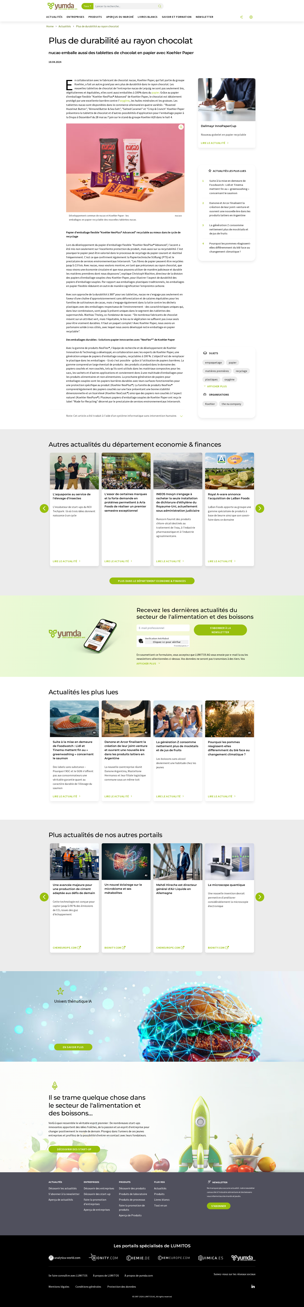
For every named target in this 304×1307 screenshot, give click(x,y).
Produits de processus (132, 1199)
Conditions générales (88, 1286)
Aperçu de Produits (130, 1215)
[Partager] (241, 17)
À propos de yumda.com (139, 1275)
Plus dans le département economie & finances (152, 581)
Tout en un (160, 1205)
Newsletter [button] (204, 16)
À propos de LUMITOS (106, 1275)
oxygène (125, 100)
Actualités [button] (54, 16)
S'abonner (218, 1206)
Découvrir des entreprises (99, 1188)
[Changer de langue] (251, 17)
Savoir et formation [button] (177, 16)
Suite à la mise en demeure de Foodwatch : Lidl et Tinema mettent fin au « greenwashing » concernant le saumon (229, 187)
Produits (159, 1194)
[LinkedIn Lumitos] (253, 1286)
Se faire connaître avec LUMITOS (68, 1275)
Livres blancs (162, 1199)
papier (155, 92)
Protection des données (121, 1286)
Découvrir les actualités (63, 1188)
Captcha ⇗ (181, 646)
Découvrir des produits (132, 1188)
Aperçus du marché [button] (120, 16)
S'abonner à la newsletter (220, 630)
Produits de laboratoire (133, 1194)
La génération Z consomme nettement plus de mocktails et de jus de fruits (228, 229)
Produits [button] (95, 16)
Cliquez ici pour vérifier (167, 642)
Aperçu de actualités (61, 1199)
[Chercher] (159, 6)
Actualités (160, 1188)
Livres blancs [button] (147, 16)
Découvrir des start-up (74, 1149)
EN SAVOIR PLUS (73, 1047)
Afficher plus (217, 386)
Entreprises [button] (75, 16)
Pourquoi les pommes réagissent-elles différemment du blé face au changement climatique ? (230, 247)
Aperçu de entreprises (97, 1209)
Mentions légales (59, 1286)
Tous (86, 6)
